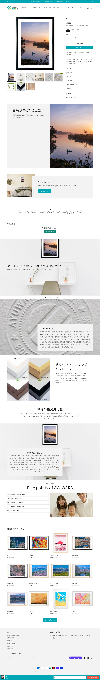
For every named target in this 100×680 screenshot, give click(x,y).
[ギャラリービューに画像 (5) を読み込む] (49, 77)
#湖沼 (65, 213)
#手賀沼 (42, 213)
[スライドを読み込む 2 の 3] (48, 297)
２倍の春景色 (10, 611)
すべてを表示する (50, 620)
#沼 (58, 213)
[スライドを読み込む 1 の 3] (46, 297)
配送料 (70, 25)
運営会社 (9, 640)
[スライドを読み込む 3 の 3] (50, 297)
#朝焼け (51, 213)
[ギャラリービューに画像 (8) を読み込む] (20, 86)
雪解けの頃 (74, 583)
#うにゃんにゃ (23, 213)
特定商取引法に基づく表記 (74, 671)
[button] (84, 8)
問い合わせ (10, 646)
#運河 (79, 213)
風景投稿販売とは (11, 638)
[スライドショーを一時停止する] (58, 297)
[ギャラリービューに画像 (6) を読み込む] (58, 77)
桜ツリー (9, 555)
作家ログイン (10, 649)
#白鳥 (72, 213)
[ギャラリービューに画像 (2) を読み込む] (20, 77)
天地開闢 (31, 555)
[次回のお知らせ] (92, 1)
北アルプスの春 (54, 583)
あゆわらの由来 (11, 643)
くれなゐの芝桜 (54, 555)
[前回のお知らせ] (7, 1)
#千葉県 (33, 213)
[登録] (33, 658)
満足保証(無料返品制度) (13, 635)
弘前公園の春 (75, 555)
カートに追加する (93, 677)
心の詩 (73, 611)
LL (78, 31)
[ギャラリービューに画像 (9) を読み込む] (30, 86)
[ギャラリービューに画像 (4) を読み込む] (39, 77)
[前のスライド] (42, 297)
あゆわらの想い (55, 632)
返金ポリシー (40, 671)
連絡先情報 (84, 671)
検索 (8, 632)
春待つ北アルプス (33, 583)
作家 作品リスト (44, 191)
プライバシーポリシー (49, 671)
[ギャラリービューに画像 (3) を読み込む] (30, 77)
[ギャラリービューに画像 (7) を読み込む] (11, 86)
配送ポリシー (64, 671)
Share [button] (69, 93)
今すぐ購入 (79, 47)
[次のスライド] (54, 297)
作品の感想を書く (50, 231)
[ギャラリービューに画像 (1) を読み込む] (11, 77)
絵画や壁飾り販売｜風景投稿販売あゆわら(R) (26, 671)
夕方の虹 (31, 611)
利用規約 (58, 671)
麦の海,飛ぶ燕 (53, 611)
